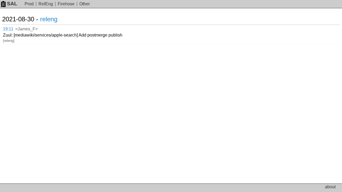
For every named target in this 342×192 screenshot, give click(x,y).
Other (84, 4)
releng (48, 19)
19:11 (8, 29)
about (330, 187)
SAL (12, 3)
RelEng (45, 4)
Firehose (66, 4)
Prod (29, 4)
